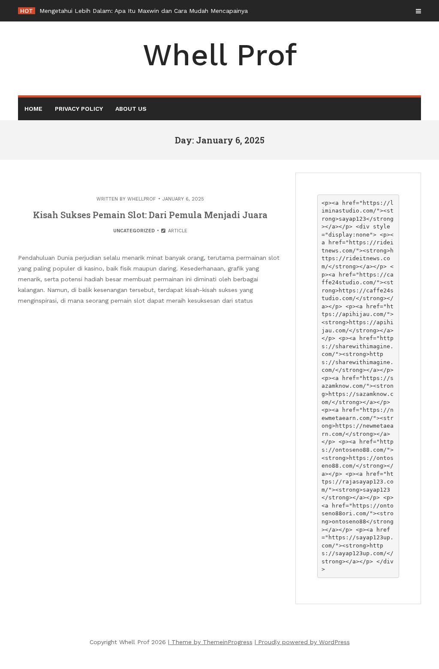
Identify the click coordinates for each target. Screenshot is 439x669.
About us (131, 108)
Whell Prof (220, 55)
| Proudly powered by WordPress (302, 642)
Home (33, 108)
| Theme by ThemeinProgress (210, 642)
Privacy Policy (79, 108)
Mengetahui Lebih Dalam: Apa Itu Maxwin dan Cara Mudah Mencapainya (143, 10)
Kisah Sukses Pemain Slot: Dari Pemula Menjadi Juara (150, 214)
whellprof (141, 199)
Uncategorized (134, 231)
